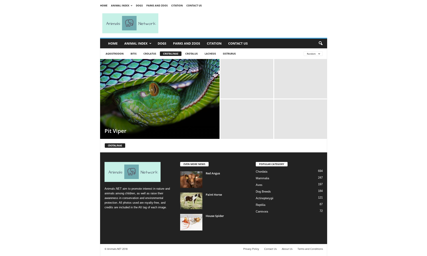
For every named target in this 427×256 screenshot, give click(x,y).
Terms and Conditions (310, 248)
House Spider (215, 216)
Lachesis (210, 53)
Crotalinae (170, 53)
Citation (177, 5)
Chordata (261, 171)
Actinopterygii (264, 198)
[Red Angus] (191, 179)
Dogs (139, 5)
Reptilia (260, 205)
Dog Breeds (263, 191)
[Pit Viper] (160, 99)
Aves (259, 185)
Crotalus (191, 53)
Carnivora (262, 211)
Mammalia (262, 178)
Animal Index (120, 5)
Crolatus (149, 53)
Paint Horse (214, 195)
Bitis (134, 53)
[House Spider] (191, 222)
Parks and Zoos (157, 5)
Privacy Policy (251, 248)
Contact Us (194, 5)
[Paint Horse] (191, 201)
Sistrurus (229, 53)
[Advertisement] (245, 23)
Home (103, 5)
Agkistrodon (115, 53)
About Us (287, 248)
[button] (320, 43)
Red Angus (213, 173)
